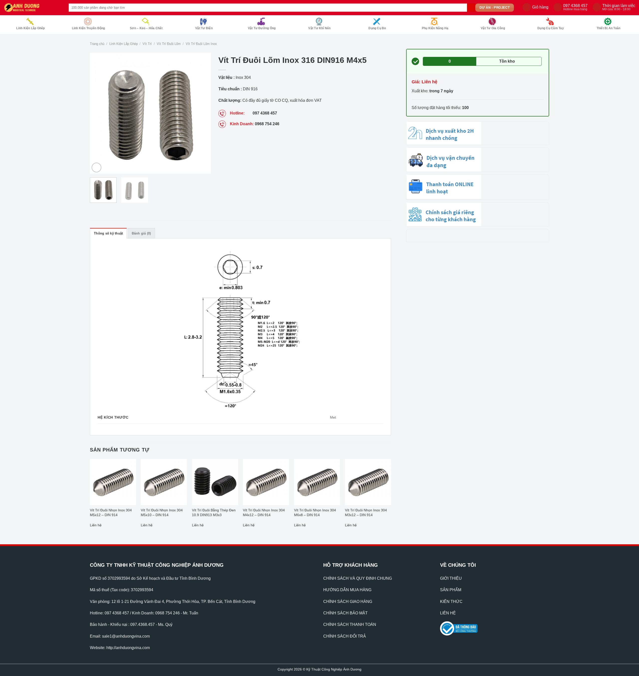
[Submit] (471, 7)
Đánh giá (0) (141, 233)
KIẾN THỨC (451, 601)
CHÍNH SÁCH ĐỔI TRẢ (344, 636)
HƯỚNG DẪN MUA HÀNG (347, 590)
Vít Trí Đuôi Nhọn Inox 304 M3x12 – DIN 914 (366, 512)
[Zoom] (96, 167)
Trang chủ (97, 44)
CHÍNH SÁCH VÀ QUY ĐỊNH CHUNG (357, 578)
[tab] (108, 233)
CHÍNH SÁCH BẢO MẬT (345, 613)
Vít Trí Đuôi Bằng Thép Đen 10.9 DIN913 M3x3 (214, 512)
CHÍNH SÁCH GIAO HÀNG (347, 601)
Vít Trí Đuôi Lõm (169, 44)
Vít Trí (147, 44)
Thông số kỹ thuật (108, 233)
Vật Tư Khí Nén (319, 28)
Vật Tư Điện (204, 28)
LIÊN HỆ (448, 613)
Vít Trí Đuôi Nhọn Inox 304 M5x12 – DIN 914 (111, 512)
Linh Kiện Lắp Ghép (30, 28)
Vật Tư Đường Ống (262, 28)
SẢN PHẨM (450, 590)
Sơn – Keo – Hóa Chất (146, 28)
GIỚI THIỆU (451, 578)
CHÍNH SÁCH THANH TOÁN (349, 624)
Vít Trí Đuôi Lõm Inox (201, 44)
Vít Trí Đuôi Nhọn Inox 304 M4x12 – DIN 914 (264, 512)
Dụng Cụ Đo (377, 28)
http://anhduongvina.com (128, 648)
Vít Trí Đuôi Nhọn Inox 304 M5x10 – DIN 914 (162, 512)
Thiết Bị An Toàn (609, 28)
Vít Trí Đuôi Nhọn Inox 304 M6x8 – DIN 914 (315, 512)
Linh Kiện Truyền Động (88, 28)
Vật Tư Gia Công (493, 28)
